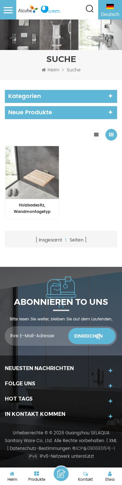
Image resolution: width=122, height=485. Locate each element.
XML (113, 441)
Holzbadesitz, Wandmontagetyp (32, 208)
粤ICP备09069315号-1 (93, 448)
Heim (53, 70)
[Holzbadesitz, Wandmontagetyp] (32, 172)
